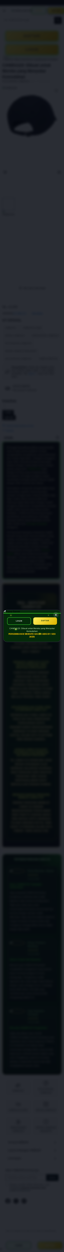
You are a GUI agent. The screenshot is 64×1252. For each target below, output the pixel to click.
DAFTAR (45, 621)
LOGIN (19, 621)
